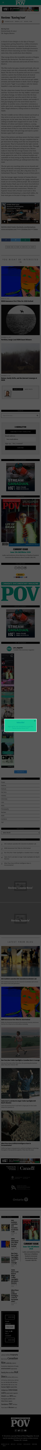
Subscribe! (20, 722)
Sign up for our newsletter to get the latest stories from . (20, 727)
